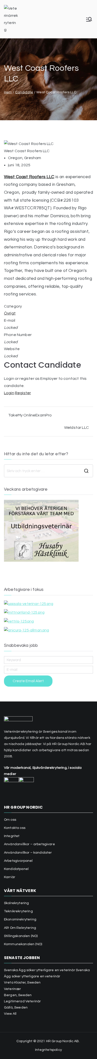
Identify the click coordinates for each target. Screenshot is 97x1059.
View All (10, 1013)
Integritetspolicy (48, 1050)
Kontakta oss (14, 828)
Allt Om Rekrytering (20, 928)
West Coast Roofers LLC (29, 177)
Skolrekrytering (16, 903)
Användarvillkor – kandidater (28, 852)
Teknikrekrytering (18, 911)
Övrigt (10, 313)
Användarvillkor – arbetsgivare (29, 844)
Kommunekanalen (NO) (23, 944)
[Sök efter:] (48, 471)
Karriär (9, 877)
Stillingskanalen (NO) (21, 936)
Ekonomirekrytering (20, 919)
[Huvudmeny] (89, 19)
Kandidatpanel (16, 869)
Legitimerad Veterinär (22, 1001)
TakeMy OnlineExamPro (30, 415)
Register (23, 393)
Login (9, 393)
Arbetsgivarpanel (18, 861)
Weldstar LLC (76, 428)
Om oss (10, 819)
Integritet (12, 836)
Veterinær (12, 989)
